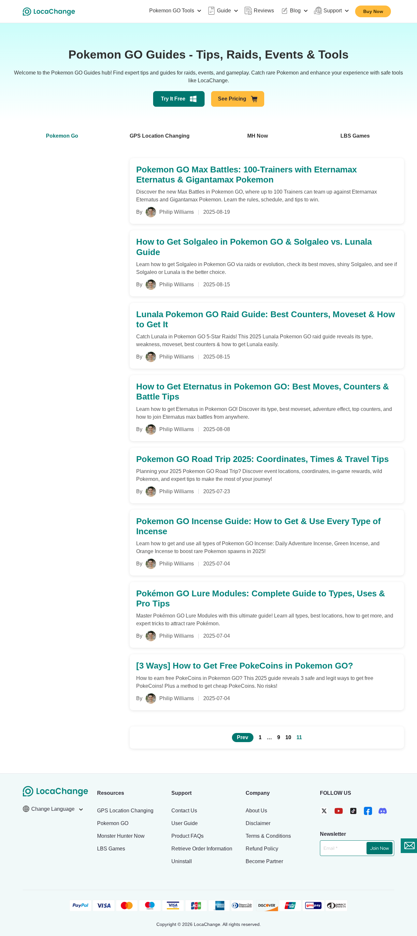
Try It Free (173, 99)
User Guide (184, 823)
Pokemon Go (62, 136)
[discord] (383, 811)
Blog (295, 10)
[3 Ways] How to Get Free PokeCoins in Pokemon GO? (244, 666)
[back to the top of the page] (405, 872)
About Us (256, 810)
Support (333, 10)
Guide (224, 10)
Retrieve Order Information (201, 848)
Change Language (53, 809)
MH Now (257, 136)
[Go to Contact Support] (409, 845)
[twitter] (324, 811)
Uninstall (181, 861)
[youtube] (339, 811)
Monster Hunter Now (121, 836)
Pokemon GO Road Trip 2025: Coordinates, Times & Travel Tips (262, 459)
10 (288, 737)
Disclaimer (258, 823)
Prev (242, 737)
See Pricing (232, 99)
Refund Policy (262, 848)
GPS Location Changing (160, 136)
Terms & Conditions (268, 836)
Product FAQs (187, 836)
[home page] (49, 11)
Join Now (379, 848)
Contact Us (184, 810)
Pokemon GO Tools (171, 10)
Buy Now (373, 11)
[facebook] (368, 811)
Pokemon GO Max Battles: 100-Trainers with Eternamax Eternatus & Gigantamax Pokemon (246, 174)
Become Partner (264, 861)
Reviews (264, 10)
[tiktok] (353, 811)
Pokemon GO (112, 823)
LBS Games (355, 136)
